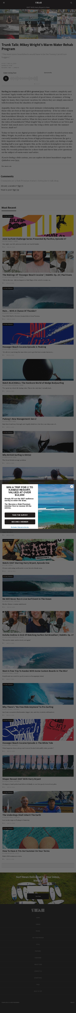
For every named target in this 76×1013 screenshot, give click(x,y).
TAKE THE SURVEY (20, 515)
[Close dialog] (71, 486)
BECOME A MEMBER (20, 522)
